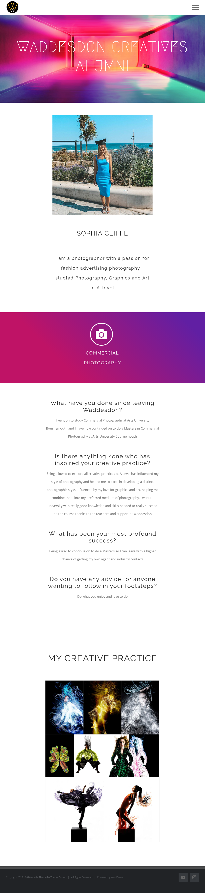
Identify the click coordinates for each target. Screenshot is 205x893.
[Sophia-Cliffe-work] (102, 682)
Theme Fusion (58, 877)
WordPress (117, 877)
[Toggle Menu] (195, 7)
